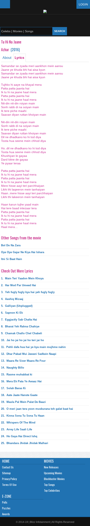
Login (83, 4)
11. (33, 347)
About (7, 57)
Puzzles (6, 508)
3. (28, 292)
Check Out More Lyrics (17, 271)
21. (22, 415)
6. (12, 312)
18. (19, 395)
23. (16, 429)
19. (23, 401)
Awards (6, 514)
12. (28, 353)
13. (23, 360)
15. (16, 374)
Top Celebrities (52, 490)
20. (37, 408)
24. (19, 436)
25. (24, 443)
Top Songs (49, 485)
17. (13, 388)
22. (18, 422)
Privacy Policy (9, 479)
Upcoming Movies (53, 473)
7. (19, 319)
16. (21, 381)
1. (22, 278)
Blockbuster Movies (54, 479)
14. (12, 367)
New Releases (51, 467)
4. (12, 299)
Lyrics (19, 57)
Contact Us (8, 467)
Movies (49, 461)
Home (5, 461)
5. (16, 305)
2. (18, 285)
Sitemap (6, 473)
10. (22, 340)
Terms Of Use (9, 485)
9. (21, 333)
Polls (4, 502)
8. (20, 326)
